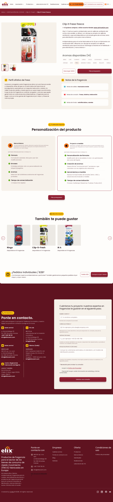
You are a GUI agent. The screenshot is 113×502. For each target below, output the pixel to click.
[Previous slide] (3, 238)
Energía (106, 59)
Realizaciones (54, 4)
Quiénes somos (66, 4)
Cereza (84, 59)
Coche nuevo (98, 59)
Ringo (10, 247)
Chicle (90, 59)
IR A (59, 247)
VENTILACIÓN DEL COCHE (15, 12)
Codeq (12, 492)
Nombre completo (64, 314)
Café (70, 59)
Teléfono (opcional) (64, 335)
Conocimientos (80, 4)
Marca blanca (78, 455)
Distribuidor (77, 458)
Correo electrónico (65, 324)
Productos (29, 4)
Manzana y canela (86, 63)
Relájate (101, 63)
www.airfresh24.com (101, 28)
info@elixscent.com (40, 470)
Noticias (54, 461)
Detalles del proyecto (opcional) (68, 346)
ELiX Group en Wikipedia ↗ (39, 474)
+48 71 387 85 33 (39, 466)
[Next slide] (110, 238)
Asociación (18, 4)
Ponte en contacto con (59, 455)
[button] (94, 4)
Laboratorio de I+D (42, 4)
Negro (95, 63)
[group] (4, 67)
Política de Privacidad (74, 368)
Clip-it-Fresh (30, 12)
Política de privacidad (102, 454)
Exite (71, 63)
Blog (53, 458)
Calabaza (76, 59)
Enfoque (65, 63)
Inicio (11, 4)
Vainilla (109, 63)
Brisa (64, 59)
